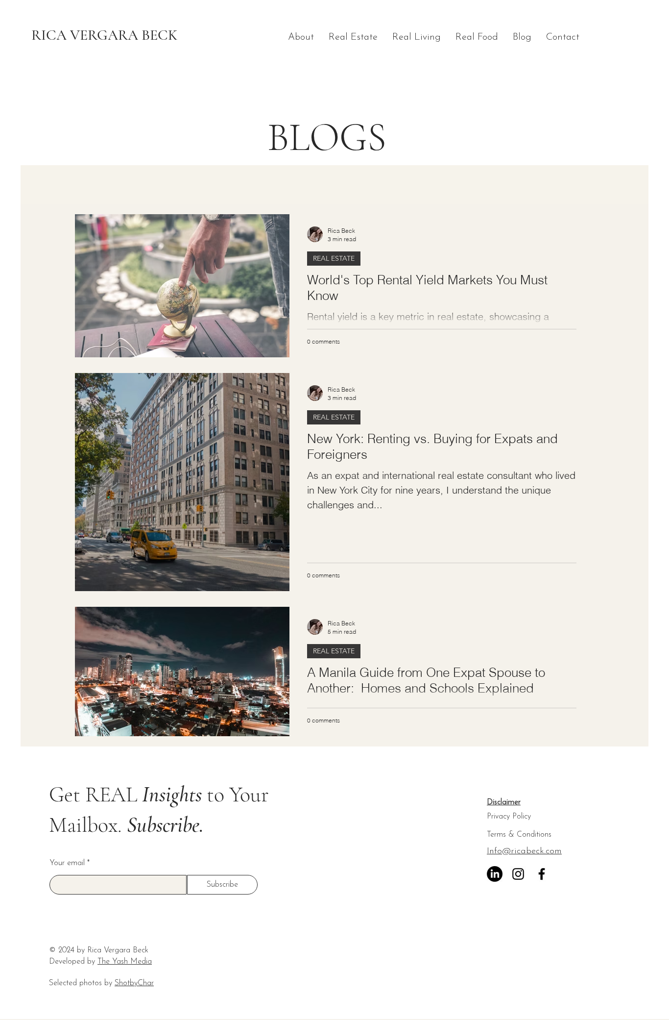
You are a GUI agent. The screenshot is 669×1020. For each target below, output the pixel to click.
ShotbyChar (134, 983)
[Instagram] (518, 874)
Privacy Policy (509, 817)
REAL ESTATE (334, 258)
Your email (67, 863)
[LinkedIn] (494, 874)
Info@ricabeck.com (524, 851)
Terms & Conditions (519, 835)
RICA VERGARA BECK (104, 35)
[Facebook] (542, 874)
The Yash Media (124, 962)
